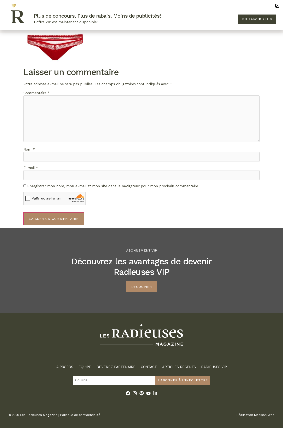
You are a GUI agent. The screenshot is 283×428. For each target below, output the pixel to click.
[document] (141, 214)
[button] (277, 5)
